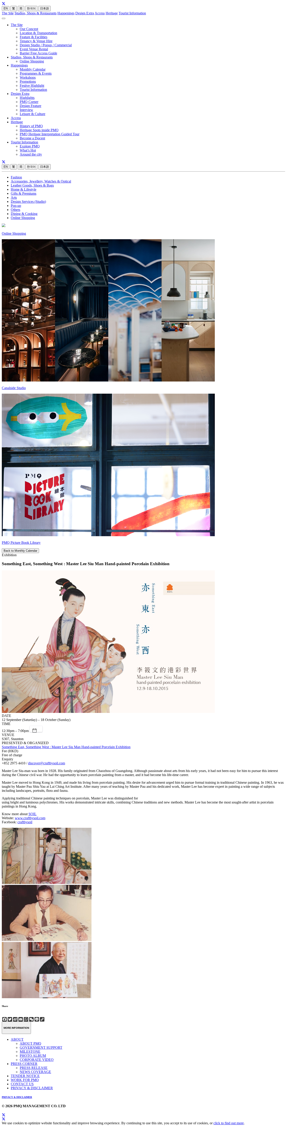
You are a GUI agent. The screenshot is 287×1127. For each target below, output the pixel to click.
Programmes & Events (36, 73)
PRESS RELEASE (34, 1068)
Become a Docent (32, 138)
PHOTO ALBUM (33, 1056)
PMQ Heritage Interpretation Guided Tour (49, 134)
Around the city (31, 154)
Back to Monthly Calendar (20, 550)
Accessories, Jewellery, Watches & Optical (41, 181)
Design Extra (84, 13)
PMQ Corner (29, 102)
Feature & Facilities (33, 37)
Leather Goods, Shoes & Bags (32, 185)
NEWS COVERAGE (35, 1072)
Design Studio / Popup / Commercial (46, 45)
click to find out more (228, 1123)
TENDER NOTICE (25, 1076)
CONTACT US (22, 1084)
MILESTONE (30, 1051)
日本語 (44, 8)
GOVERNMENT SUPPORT (41, 1047)
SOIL (32, 814)
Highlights (27, 98)
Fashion (16, 177)
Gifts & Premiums (23, 193)
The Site (8, 13)
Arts (14, 197)
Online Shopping (32, 61)
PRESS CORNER (24, 1064)
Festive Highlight (32, 85)
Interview (26, 110)
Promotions (28, 81)
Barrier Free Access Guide (38, 53)
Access (100, 13)
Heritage (112, 13)
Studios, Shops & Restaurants (36, 13)
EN (6, 8)
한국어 (31, 8)
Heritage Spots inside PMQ (39, 130)
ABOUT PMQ (30, 1043)
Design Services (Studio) (28, 201)
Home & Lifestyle (23, 189)
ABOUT (17, 1039)
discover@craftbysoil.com (46, 763)
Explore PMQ (30, 146)
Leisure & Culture (32, 114)
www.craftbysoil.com (30, 818)
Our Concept (29, 29)
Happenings (65, 13)
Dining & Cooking (24, 214)
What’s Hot (28, 150)
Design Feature (30, 106)
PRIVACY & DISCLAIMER (32, 1088)
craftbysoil (24, 822)
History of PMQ (31, 126)
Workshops (28, 77)
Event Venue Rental (34, 49)
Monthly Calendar (33, 69)
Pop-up (16, 206)
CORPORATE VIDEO (37, 1060)
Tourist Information (132, 13)
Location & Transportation (38, 33)
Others (15, 210)
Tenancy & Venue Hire (36, 41)
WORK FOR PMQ (25, 1080)
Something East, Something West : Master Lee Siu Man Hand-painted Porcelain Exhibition (66, 747)
